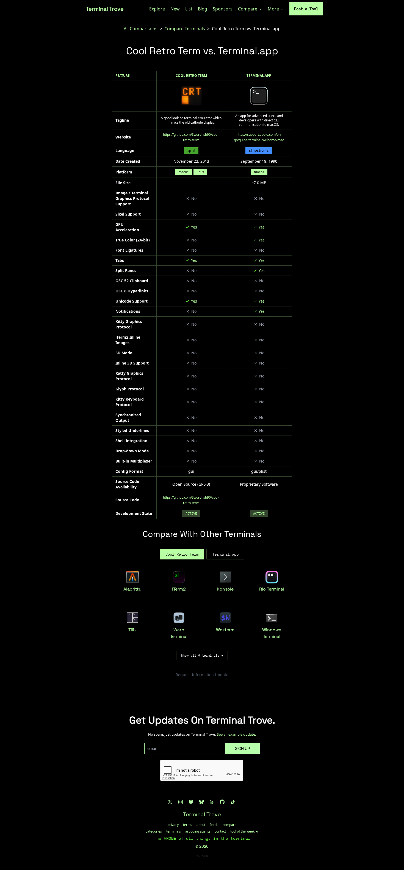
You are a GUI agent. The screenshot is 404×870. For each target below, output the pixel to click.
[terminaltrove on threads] (212, 802)
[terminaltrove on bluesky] (201, 802)
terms (187, 825)
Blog (202, 9)
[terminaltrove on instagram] (180, 802)
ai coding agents (197, 831)
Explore (157, 9)
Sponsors (223, 9)
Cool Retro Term (191, 75)
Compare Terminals (184, 28)
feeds (214, 825)
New (175, 9)
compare (229, 825)
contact (220, 831)
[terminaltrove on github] (222, 802)
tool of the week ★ (244, 831)
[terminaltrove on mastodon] (191, 802)
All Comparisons (140, 28)
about (201, 825)
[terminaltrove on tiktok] (233, 802)
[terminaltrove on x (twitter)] (170, 802)
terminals (173, 831)
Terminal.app (259, 75)
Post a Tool (306, 8)
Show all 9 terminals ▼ (202, 655)
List (188, 9)
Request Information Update (202, 674)
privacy (173, 825)
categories (154, 831)
